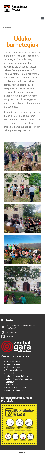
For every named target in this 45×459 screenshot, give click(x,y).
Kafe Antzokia (12, 384)
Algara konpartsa (13, 361)
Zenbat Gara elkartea (15, 390)
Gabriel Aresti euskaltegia (17, 376)
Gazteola (10, 382)
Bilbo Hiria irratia (13, 367)
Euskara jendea (12, 373)
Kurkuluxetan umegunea (16, 387)
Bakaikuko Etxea (13, 364)
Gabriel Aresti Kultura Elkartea (19, 379)
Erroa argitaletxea (14, 370)
